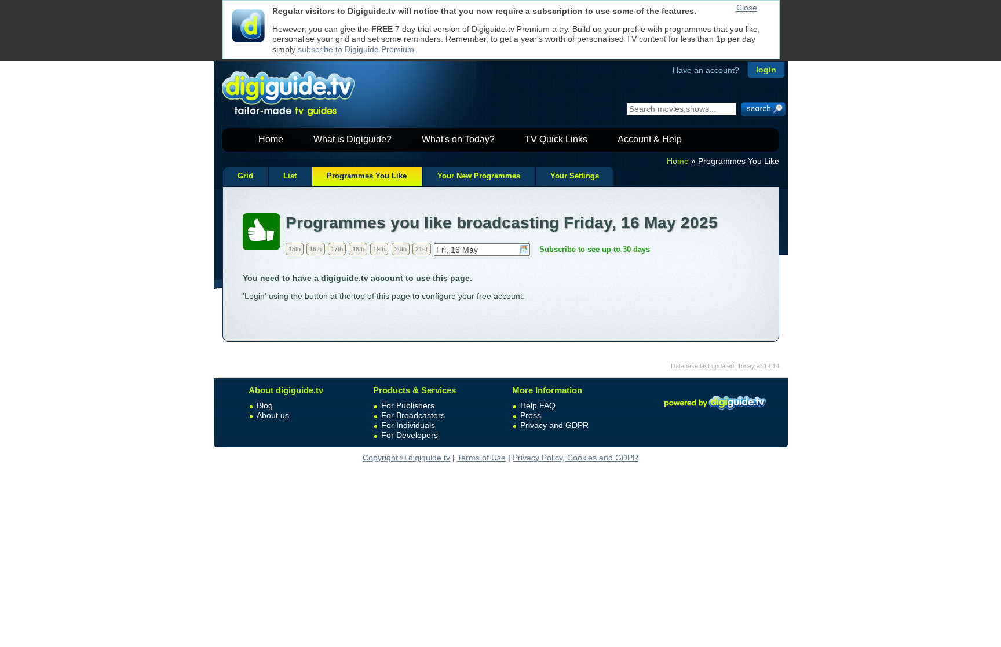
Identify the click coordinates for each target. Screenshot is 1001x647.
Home (270, 139)
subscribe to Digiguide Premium (356, 49)
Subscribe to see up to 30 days (594, 249)
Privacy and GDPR (554, 425)
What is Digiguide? (352, 139)
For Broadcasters (413, 415)
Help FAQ (538, 405)
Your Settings (574, 176)
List (290, 176)
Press (530, 415)
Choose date (524, 249)
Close (746, 7)
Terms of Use (481, 457)
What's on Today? (458, 139)
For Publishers (407, 405)
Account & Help (650, 139)
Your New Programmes (478, 176)
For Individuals (408, 425)
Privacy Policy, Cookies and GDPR (575, 457)
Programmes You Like (367, 176)
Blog (265, 405)
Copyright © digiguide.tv (406, 457)
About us (273, 415)
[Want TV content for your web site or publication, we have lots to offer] (715, 411)
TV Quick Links (556, 139)
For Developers (409, 435)
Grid (245, 176)
